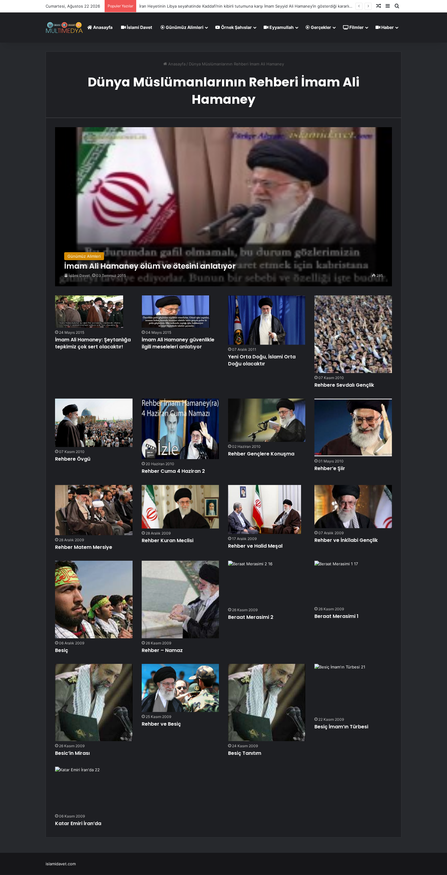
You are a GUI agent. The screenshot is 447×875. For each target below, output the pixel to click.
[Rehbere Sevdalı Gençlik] (353, 334)
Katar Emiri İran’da (78, 823)
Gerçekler (320, 27)
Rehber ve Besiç (161, 723)
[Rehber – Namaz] (180, 599)
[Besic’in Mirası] (93, 702)
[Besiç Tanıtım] (266, 702)
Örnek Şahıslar (236, 27)
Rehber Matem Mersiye (83, 547)
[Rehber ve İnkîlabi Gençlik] (353, 506)
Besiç (61, 650)
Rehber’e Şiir (329, 468)
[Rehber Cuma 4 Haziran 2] (180, 429)
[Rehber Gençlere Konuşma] (266, 420)
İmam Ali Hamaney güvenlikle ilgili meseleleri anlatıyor (178, 343)
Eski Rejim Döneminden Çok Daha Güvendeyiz (182, 6)
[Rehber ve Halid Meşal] (264, 509)
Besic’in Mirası (72, 753)
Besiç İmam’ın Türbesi (341, 726)
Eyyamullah (281, 27)
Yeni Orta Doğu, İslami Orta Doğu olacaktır (262, 360)
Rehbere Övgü (72, 458)
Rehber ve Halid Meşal (255, 545)
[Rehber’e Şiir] (353, 427)
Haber (387, 27)
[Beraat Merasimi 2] (250, 583)
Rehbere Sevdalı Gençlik (344, 385)
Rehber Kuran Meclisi (167, 540)
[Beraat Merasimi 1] (336, 582)
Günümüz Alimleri (184, 27)
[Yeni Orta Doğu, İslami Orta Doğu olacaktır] (266, 320)
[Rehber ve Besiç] (180, 688)
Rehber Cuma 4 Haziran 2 (173, 471)
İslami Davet (139, 27)
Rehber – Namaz (162, 650)
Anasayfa (102, 27)
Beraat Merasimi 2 (250, 617)
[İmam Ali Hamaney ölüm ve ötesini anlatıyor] (223, 207)
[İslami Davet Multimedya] (64, 27)
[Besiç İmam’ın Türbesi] (339, 689)
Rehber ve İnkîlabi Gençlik (346, 540)
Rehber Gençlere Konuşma (261, 453)
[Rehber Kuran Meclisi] (180, 506)
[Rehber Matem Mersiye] (93, 510)
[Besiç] (93, 599)
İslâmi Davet (79, 275)
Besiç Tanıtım (244, 753)
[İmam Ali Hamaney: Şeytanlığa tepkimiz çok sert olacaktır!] (89, 311)
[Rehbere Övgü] (93, 423)
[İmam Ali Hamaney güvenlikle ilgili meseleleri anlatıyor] (176, 311)
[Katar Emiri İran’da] (77, 789)
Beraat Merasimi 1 (336, 616)
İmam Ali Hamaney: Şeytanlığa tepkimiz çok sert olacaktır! (93, 343)
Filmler (356, 27)
